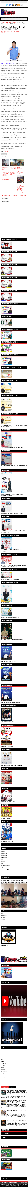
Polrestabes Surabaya (5, 865)
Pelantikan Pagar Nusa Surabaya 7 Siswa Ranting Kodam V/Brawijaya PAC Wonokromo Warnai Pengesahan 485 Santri (16, 1101)
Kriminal (2, 921)
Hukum (2, 1059)
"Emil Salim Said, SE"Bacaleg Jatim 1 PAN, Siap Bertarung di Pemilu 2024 (13, 28)
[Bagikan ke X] (5, 154)
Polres (2, 863)
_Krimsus (3, 1069)
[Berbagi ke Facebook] (6, 154)
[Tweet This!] (6, 151)
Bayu (25, 1182)
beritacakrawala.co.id (14, 1182)
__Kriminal (3, 1065)
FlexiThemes (7, 1184)
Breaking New (4, 853)
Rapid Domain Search (18, 1185)
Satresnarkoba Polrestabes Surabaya (9, 869)
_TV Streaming (4, 1071)
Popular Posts (5, 1087)
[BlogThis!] (3, 154)
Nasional (14, 22)
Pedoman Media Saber (6, 1054)
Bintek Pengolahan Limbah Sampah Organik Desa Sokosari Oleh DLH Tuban (20, 170)
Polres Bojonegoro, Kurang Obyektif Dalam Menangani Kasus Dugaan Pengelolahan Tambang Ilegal (20, 188)
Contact (2, 952)
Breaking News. (4, 857)
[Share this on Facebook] (4, 151)
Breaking (3, 851)
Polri (2, 867)
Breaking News (8, 22)
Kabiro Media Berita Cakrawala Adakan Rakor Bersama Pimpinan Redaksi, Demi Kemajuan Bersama (14, 881)
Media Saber (3, 950)
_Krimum (2, 1067)
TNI (1, 871)
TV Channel (3, 954)
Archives (12, 1087)
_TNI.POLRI (3, 1061)
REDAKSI (3, 1052)
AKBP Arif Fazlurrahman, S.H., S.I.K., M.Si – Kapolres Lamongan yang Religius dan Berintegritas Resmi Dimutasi (16, 1112)
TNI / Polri (3, 873)
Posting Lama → (23, 195)
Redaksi (2, 947)
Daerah (2, 859)
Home (2, 22)
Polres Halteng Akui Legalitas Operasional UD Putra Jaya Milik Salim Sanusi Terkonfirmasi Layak (13, 171)
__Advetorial (3, 1063)
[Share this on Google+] (8, 151)
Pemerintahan (4, 1073)
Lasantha (21, 1184)
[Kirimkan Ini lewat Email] (2, 154)
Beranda (15, 195)
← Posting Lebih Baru (5, 195)
